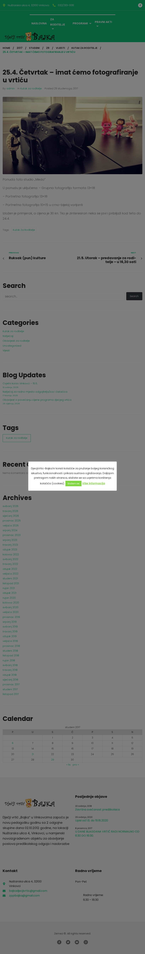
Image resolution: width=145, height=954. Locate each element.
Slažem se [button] (73, 483)
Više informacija (93, 483)
